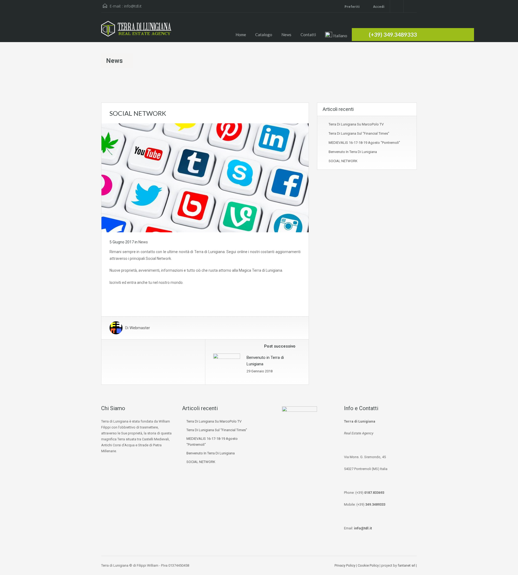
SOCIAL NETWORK (343, 161)
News (286, 34)
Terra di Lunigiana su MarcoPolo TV (356, 124)
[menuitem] (336, 35)
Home (241, 34)
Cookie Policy (368, 565)
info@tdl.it (133, 6)
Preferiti (352, 6)
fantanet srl (406, 565)
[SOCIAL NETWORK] (205, 177)
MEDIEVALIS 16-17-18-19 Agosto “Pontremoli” (364, 143)
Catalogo (263, 34)
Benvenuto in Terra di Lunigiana (353, 152)
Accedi (378, 6)
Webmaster (140, 327)
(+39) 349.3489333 (393, 34)
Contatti (308, 34)
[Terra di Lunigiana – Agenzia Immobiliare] (136, 31)
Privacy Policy (345, 565)
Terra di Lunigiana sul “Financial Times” (359, 133)
